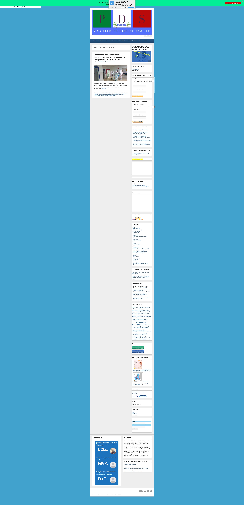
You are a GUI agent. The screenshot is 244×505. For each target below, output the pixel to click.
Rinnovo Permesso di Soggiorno (139, 252)
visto (149, 339)
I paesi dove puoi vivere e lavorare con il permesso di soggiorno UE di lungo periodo (141, 383)
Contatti (140, 40)
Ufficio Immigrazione (104, 95)
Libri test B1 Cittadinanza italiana (139, 185)
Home (94, 40)
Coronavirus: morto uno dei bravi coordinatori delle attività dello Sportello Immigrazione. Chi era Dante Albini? (109, 57)
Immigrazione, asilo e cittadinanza (139, 184)
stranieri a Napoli (97, 95)
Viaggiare (135, 260)
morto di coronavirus (118, 93)
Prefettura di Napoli (101, 94)
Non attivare (124, 7)
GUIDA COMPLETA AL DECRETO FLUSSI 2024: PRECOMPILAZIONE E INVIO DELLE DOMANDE (142, 289)
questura (142, 328)
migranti (105, 93)
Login (133, 412)
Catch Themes (149, 494)
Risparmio (135, 254)
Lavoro (134, 243)
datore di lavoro (147, 313)
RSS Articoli (134, 413)
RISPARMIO (112, 40)
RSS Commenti (135, 415)
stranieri (141, 339)
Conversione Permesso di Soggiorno (140, 236)
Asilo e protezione (136, 231)
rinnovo (133, 334)
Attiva (131, 7)
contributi (137, 310)
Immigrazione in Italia (137, 240)
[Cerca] (145, 36)
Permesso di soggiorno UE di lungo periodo (141, 248)
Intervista (135, 242)
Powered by (112, 7)
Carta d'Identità (136, 232)
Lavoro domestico (136, 244)
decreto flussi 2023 (142, 315)
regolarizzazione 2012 (143, 330)
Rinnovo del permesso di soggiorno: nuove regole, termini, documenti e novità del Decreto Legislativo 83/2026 (141, 144)
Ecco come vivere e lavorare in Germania (140, 129)
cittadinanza (147, 307)
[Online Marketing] (143, 397)
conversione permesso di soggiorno (141, 312)
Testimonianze (116, 92)
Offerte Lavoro (135, 247)
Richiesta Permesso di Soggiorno (107, 92)
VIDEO (106, 40)
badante (133, 307)
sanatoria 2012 (143, 337)
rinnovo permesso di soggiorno (139, 335)
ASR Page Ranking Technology (138, 391)
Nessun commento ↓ (111, 61)
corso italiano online (141, 313)
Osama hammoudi (136, 297)
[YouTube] (145, 491)
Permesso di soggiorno (121, 40)
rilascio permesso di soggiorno (142, 333)
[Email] (151, 491)
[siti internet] (138, 353)
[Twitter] (142, 491)
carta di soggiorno (140, 307)
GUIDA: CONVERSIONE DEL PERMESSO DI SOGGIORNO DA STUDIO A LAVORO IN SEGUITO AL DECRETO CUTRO (141, 132)
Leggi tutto (104, 88)
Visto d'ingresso (136, 262)
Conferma (138, 299)
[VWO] (115, 7)
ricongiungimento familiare (116, 94)
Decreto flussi (135, 239)
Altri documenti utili (136, 228)
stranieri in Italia (145, 339)
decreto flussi (135, 315)
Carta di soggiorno (136, 233)
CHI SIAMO (100, 40)
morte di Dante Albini (111, 93)
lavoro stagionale (141, 319)
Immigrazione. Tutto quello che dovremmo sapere (133, 470)
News (145, 40)
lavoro (136, 318)
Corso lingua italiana (137, 237)
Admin (105, 61)
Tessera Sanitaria (136, 258)
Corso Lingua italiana (132, 40)
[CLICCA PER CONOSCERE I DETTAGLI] (141, 61)
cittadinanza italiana (137, 309)
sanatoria (123, 94)
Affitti (134, 227)
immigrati (143, 316)
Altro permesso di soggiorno (138, 229)
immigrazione (148, 316)
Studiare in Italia (136, 256)
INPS (133, 318)
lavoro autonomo (142, 318)
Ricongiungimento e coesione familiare (140, 251)
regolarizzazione (108, 94)
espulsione (139, 316)
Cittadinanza (135, 235)
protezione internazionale (136, 328)
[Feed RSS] (148, 491)
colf (143, 309)
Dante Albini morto (99, 93)
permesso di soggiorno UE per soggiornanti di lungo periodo (141, 326)
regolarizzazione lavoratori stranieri (138, 331)
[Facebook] (140, 491)
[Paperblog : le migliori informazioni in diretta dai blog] (135, 397)
